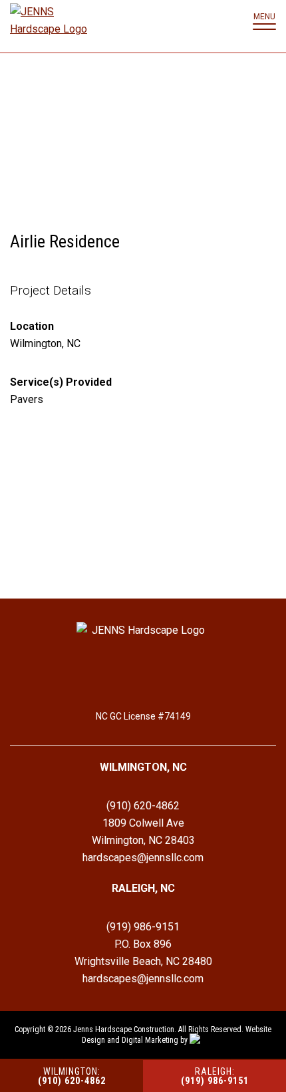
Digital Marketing (150, 1040)
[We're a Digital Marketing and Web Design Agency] (197, 1040)
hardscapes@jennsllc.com (143, 857)
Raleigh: (215, 1076)
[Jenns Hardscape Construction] (50, 23)
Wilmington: (72, 1076)
